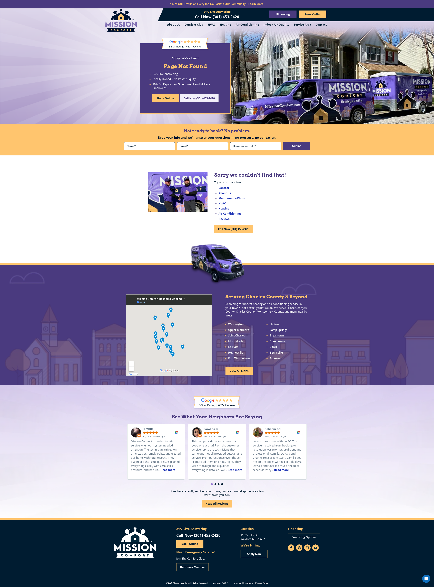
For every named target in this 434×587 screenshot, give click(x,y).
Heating (225, 24)
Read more (168, 470)
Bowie (274, 347)
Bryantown (277, 335)
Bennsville (276, 352)
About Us (173, 24)
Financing (283, 14)
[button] (212, 484)
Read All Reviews (217, 503)
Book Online (312, 14)
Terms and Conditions (242, 582)
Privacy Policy (261, 582)
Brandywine (277, 341)
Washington (236, 324)
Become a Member (192, 567)
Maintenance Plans (232, 198)
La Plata (233, 347)
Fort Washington (239, 358)
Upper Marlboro (238, 330)
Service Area (302, 24)
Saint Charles (236, 335)
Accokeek (276, 358)
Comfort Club (193, 24)
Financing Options (304, 537)
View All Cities (239, 371)
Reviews (224, 219)
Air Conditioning (247, 24)
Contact (321, 24)
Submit (296, 146)
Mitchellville (235, 341)
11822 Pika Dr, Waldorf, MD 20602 (253, 537)
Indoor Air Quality (276, 24)
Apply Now (254, 554)
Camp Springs (278, 330)
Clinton (274, 324)
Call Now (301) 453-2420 (217, 16)
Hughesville (235, 352)
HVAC (211, 24)
